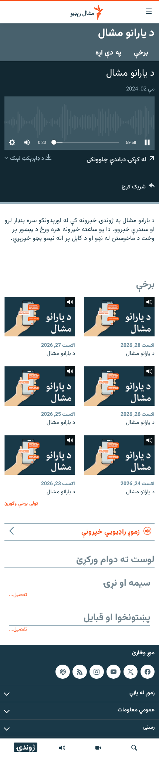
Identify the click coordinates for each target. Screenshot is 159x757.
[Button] (138, 188)
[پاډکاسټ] (62, 672)
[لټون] (134, 747)
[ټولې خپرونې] (62, 747)
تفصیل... (18, 594)
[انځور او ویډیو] (98, 747)
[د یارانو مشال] (119, 316)
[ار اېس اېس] (79, 672)
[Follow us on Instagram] (96, 672)
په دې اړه (108, 52)
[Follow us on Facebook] (148, 672)
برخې (141, 52)
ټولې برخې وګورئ (21, 503)
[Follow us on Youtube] (113, 672)
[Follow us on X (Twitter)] (131, 672)
